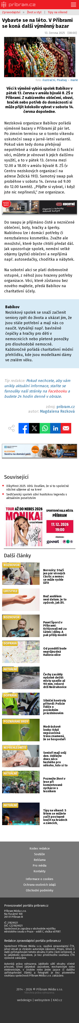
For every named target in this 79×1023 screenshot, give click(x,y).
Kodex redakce (39, 848)
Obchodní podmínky (39, 890)
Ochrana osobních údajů (39, 885)
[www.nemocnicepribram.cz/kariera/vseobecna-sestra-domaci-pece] (39, 451)
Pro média (39, 865)
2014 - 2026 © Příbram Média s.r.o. (39, 991)
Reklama (40, 860)
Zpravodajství (11, 12)
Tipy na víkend (57, 12)
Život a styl (34, 12)
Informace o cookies (39, 879)
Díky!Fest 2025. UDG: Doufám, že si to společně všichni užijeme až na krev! (35, 487)
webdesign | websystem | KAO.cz (39, 1000)
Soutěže (39, 854)
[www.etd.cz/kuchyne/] (39, 207)
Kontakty (39, 871)
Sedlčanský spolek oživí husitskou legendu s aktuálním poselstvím (34, 496)
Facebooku (57, 391)
